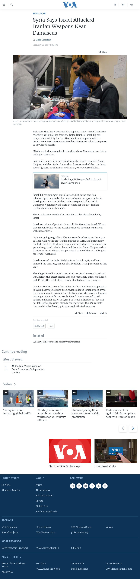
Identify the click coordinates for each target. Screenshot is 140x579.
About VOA (7, 572)
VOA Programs (9, 527)
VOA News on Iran (45, 532)
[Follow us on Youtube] (85, 486)
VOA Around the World (48, 569)
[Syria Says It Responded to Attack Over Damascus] (46, 181)
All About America (11, 490)
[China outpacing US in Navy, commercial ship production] (87, 398)
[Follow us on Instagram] (92, 486)
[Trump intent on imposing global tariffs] (18, 398)
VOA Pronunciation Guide (119, 569)
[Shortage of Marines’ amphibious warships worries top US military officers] (52, 398)
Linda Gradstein (43, 40)
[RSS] (98, 486)
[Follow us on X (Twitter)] (79, 486)
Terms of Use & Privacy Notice (14, 565)
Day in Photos (43, 527)
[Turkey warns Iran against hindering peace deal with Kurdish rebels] (121, 398)
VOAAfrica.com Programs (15, 548)
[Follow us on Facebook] (72, 486)
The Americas (43, 490)
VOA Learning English (47, 548)
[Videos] (123, 5)
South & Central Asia (46, 511)
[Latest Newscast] (131, 5)
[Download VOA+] (115, 451)
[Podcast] (105, 486)
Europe (39, 501)
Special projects (10, 532)
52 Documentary (79, 532)
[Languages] (115, 5)
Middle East (39, 14)
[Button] (103, 52)
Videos (109, 527)
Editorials (76, 548)
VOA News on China (81, 527)
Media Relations (79, 569)
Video (7, 384)
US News (6, 485)
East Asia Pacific (44, 495)
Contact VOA (77, 563)
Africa (39, 485)
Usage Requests (114, 563)
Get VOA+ (41, 563)
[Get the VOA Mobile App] (70, 451)
